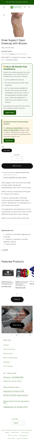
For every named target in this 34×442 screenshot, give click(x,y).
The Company (8, 366)
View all (17, 299)
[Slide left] (13, 294)
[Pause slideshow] (31, 335)
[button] (4, 7)
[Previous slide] (12, 335)
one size (7, 150)
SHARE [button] (5, 250)
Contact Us (9, 140)
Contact (6, 345)
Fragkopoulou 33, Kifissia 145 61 (15, 407)
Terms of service (9, 349)
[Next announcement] (31, 2)
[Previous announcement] (3, 2)
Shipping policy (23, 435)
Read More (17, 325)
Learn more (9, 112)
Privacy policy (25, 432)
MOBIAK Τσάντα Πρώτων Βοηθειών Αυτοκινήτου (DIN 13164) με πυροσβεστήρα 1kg (22, 283)
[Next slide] (22, 335)
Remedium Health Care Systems (16, 430)
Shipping (12, 54)
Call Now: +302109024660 (13, 377)
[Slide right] (21, 294)
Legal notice (11, 438)
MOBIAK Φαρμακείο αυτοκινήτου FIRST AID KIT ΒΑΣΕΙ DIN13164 (7, 283)
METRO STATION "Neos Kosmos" (15, 395)
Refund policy (8, 353)
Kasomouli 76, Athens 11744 (13, 391)
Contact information (22, 438)
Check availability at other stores (15, 177)
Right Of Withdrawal (10, 358)
